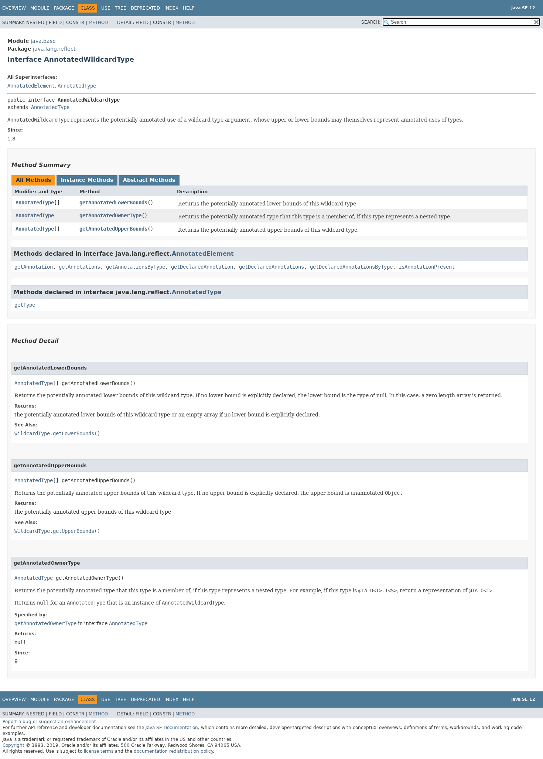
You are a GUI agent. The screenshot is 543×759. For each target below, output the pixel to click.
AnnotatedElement (31, 86)
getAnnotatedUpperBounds (113, 229)
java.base (43, 41)
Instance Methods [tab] (87, 180)
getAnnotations (79, 267)
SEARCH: (370, 22)
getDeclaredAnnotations (271, 267)
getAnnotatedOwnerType (110, 215)
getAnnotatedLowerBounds (113, 202)
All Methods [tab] (33, 180)
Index (171, 8)
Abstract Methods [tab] (149, 180)
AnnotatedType (77, 86)
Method (98, 22)
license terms (98, 751)
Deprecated (145, 8)
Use (105, 8)
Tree (120, 8)
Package (64, 8)
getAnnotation (33, 267)
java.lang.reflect (54, 49)
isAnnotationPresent (427, 267)
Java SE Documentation (172, 727)
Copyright (13, 745)
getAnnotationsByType (135, 267)
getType (24, 305)
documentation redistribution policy (173, 751)
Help (188, 8)
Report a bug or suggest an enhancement (49, 721)
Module (39, 8)
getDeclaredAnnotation (202, 267)
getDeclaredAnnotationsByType (351, 267)
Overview (14, 8)
